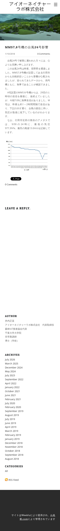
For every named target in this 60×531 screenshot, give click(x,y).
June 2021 (10, 395)
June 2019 (10, 423)
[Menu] (56, 4)
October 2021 (12, 391)
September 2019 (14, 411)
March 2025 (11, 363)
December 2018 (13, 443)
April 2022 (10, 383)
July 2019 (10, 419)
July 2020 (10, 403)
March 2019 (11, 431)
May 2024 (10, 371)
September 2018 (14, 454)
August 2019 (12, 415)
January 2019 (12, 439)
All (6, 471)
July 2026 (10, 359)
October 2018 (12, 450)
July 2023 (10, 375)
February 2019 (13, 435)
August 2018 (12, 458)
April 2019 (10, 427)
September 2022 (14, 379)
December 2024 (13, 367)
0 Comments (43, 53)
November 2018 (14, 446)
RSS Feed (13, 479)
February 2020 (13, 407)
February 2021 (13, 399)
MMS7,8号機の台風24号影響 (26, 47)
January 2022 (12, 387)
